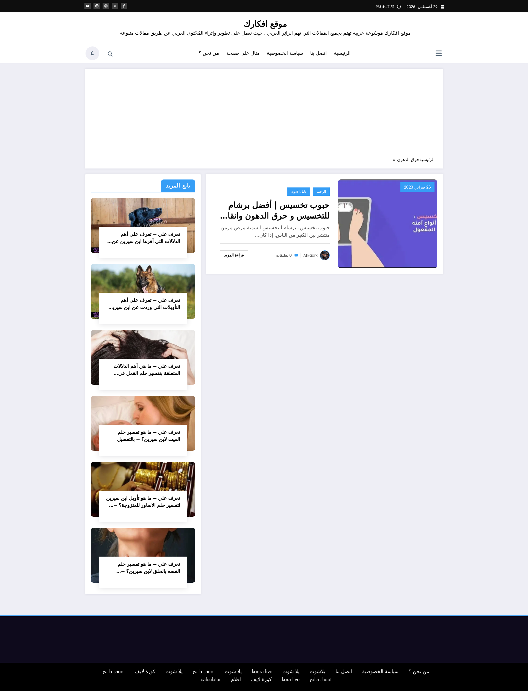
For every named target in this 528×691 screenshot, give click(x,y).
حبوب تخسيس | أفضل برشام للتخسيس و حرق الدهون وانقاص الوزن (274, 210)
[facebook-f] (124, 6)
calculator (211, 679)
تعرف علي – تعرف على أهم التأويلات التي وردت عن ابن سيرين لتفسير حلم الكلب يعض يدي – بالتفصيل (144, 304)
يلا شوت (290, 671)
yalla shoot (204, 671)
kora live (290, 679)
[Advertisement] (264, 115)
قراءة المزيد (234, 255)
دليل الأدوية (298, 191)
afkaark (310, 255)
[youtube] (87, 6)
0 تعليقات (284, 255)
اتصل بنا (318, 53)
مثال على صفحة (243, 53)
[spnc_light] (92, 53)
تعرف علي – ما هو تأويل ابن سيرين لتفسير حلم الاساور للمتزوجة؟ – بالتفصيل (143, 501)
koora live (262, 671)
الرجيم (321, 191)
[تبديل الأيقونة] (439, 54)
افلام (236, 679)
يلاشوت (317, 671)
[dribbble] (106, 6)
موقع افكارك (265, 24)
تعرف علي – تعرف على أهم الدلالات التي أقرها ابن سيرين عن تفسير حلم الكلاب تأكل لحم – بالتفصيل (146, 238)
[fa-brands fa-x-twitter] (115, 6)
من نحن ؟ (209, 53)
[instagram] (97, 6)
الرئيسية (342, 53)
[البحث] (110, 54)
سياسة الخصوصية (285, 53)
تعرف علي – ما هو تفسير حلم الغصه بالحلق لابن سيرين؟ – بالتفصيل (149, 567)
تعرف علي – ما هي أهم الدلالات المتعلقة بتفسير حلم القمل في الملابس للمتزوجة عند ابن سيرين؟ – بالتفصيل (145, 370)
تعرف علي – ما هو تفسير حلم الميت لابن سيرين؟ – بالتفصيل (148, 436)
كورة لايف (145, 671)
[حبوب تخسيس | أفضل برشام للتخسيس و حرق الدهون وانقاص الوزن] (387, 223)
